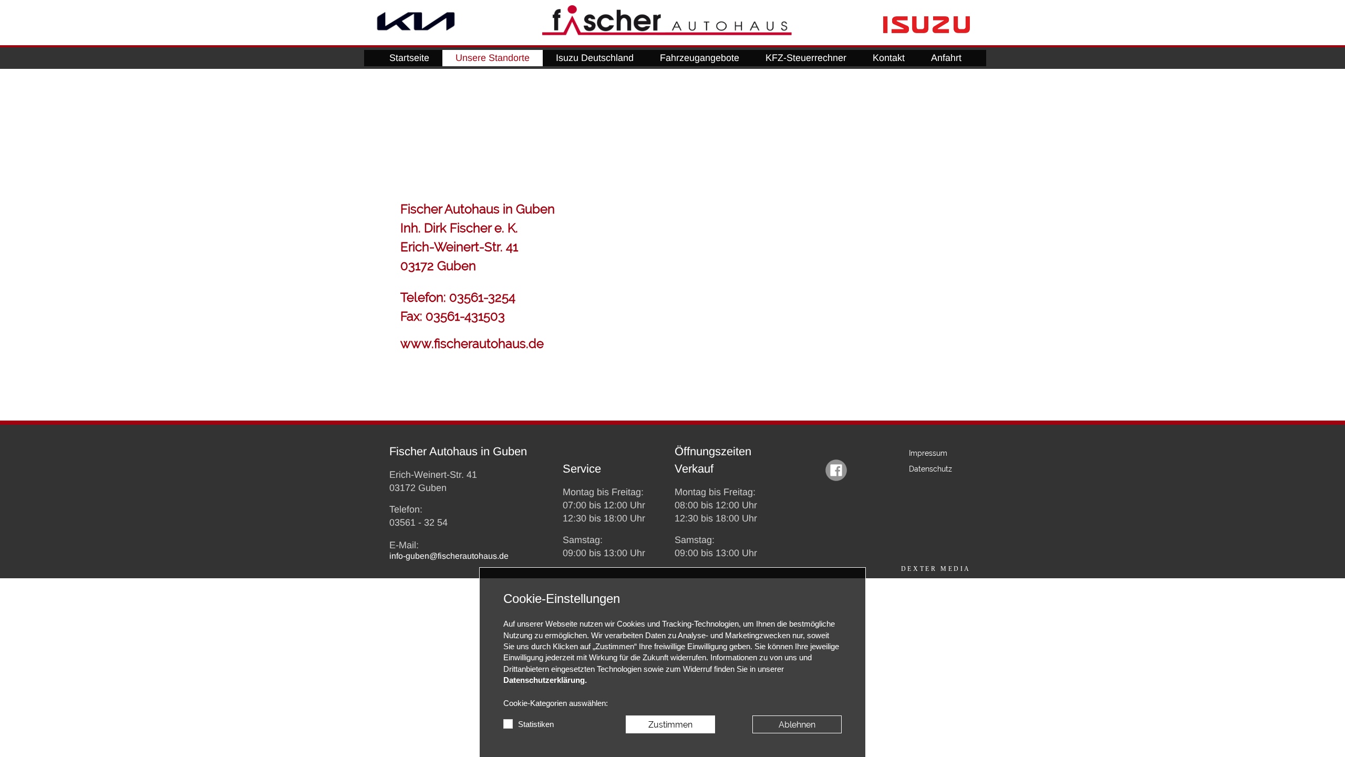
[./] (416, 21)
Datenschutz (930, 469)
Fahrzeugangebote (699, 58)
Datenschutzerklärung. (545, 680)
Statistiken (536, 724)
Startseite (409, 58)
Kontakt (889, 58)
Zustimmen (670, 725)
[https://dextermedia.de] (936, 568)
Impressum (928, 453)
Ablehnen (797, 725)
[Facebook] (836, 471)
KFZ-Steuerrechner (805, 58)
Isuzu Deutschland (595, 58)
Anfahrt (946, 58)
